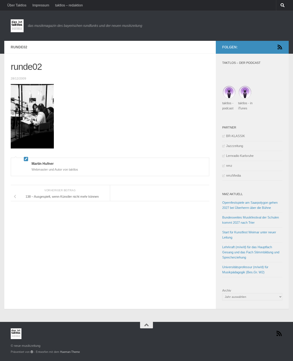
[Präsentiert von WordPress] (31, 351)
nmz (229, 165)
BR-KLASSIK (235, 136)
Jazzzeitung (234, 146)
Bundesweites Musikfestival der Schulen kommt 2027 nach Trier (250, 220)
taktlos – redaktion (69, 5)
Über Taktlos (16, 5)
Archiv (226, 290)
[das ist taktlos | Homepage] (17, 25)
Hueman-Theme (70, 351)
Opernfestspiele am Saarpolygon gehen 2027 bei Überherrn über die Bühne (250, 205)
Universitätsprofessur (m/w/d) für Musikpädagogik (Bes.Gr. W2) (245, 269)
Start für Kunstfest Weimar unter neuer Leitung (249, 234)
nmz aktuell (232, 194)
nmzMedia (233, 175)
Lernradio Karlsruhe (240, 156)
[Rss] (279, 47)
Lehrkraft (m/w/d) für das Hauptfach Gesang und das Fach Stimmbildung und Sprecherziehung (250, 252)
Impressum (40, 5)
